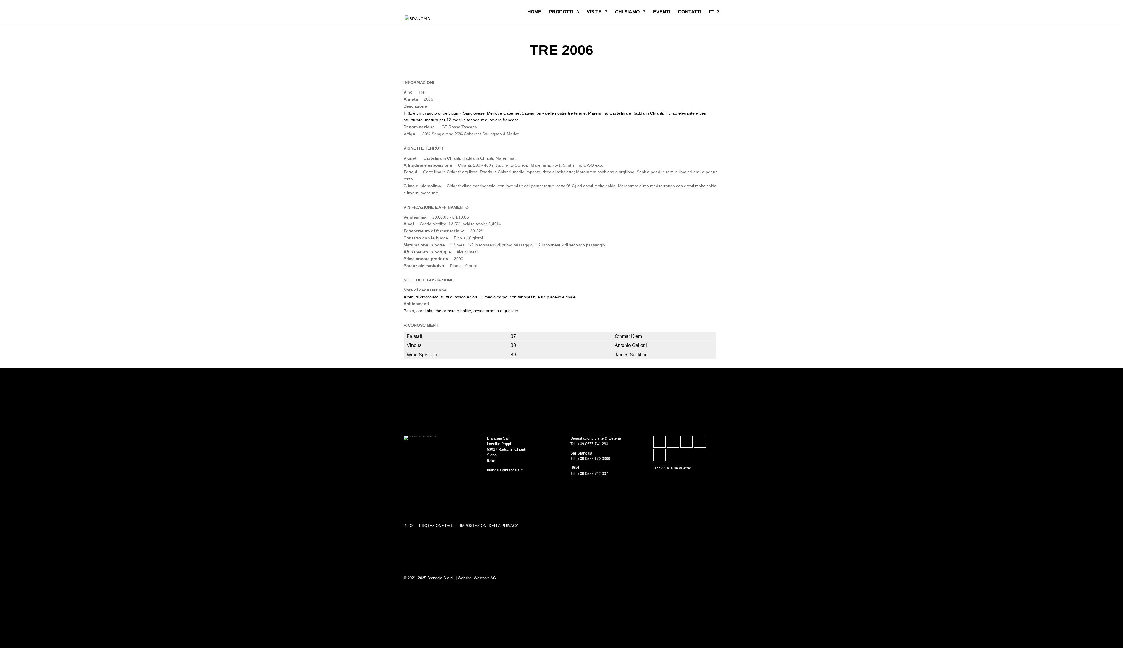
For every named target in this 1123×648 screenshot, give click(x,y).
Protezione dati (436, 526)
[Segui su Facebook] (673, 442)
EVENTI (661, 12)
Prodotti (561, 12)
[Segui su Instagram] (659, 442)
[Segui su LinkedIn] (686, 442)
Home (534, 12)
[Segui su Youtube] (659, 455)
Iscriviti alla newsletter (672, 468)
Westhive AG (485, 578)
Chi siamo (627, 12)
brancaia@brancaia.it (505, 470)
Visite (594, 12)
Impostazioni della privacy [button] (489, 526)
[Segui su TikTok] (700, 442)
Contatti (689, 12)
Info (408, 526)
